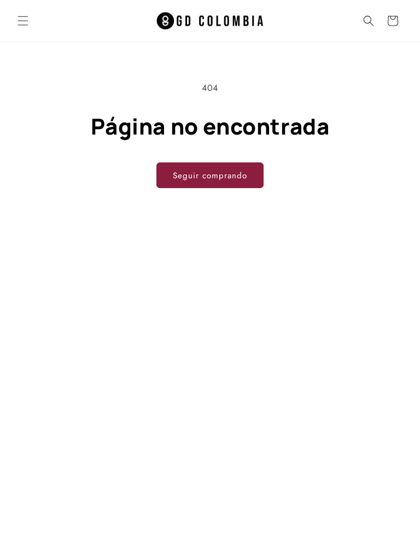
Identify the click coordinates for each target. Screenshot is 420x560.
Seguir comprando (210, 176)
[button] (23, 21)
